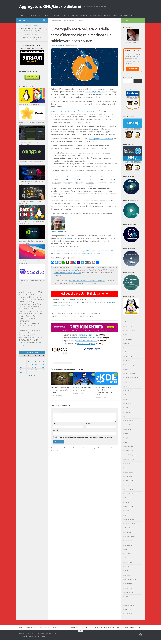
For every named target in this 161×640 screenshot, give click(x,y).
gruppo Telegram (66, 305)
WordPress (128, 614)
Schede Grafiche (130, 519)
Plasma (21, 332)
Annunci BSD (129, 326)
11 (28, 364)
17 (24, 367)
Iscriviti (133, 15)
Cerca (138, 81)
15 (43, 364)
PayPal (127, 485)
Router (127, 511)
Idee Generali (129, 420)
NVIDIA (37, 330)
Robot (127, 502)
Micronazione (129, 446)
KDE (22, 318)
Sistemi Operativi (130, 536)
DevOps (22, 306)
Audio (127, 343)
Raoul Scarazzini (59, 231)
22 (43, 367)
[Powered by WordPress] (26, 636)
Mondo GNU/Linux (130, 455)
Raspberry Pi (24, 337)
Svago (127, 566)
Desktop (33, 302)
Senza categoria (130, 523)
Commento (56, 411)
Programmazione (27, 335)
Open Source (56, 20)
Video (127, 601)
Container (39, 299)
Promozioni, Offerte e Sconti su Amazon (103, 15)
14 (39, 364)
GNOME (30, 311)
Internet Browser (28, 316)
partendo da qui (71, 270)
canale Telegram (96, 299)
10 (24, 364)
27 (36, 370)
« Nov (30, 375)
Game (22, 311)
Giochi (127, 399)
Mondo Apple (129, 450)
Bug (29, 297)
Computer (30, 299)
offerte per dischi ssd (87, 335)
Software (67, 20)
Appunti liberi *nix (130, 339)
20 (36, 367)
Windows (37, 342)
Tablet (127, 571)
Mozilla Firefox (26, 330)
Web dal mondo (78, 20)
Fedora (23, 309)
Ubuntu (25, 342)
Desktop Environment (30, 304)
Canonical (37, 297)
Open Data (128, 476)
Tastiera (127, 575)
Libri (126, 442)
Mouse (127, 468)
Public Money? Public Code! (95, 92)
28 (39, 370)
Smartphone (129, 541)
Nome (55, 423)
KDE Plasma (31, 318)
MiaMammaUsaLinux (58, 46)
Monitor (127, 463)
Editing (36, 306)
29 (43, 370)
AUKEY (127, 347)
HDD (126, 416)
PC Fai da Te (55, 15)
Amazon (127, 322)
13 (36, 364)
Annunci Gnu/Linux (130, 330)
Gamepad (128, 395)
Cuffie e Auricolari (130, 360)
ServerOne (128, 528)
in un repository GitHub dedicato (101, 139)
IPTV (126, 433)
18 (28, 367)
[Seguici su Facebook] (44, 20)
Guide (63, 15)
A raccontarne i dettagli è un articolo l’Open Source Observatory (74, 111)
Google (39, 311)
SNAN (126, 549)
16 (21, 367)
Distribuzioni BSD (130, 373)
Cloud (22, 299)
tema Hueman (41, 636)
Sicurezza (70, 15)
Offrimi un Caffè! (81, 15)
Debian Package (130, 365)
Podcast (29, 332)
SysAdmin (29, 340)
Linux (35, 323)
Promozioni (128, 498)
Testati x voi (128, 588)
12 (32, 364)
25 (28, 370)
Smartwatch (128, 545)
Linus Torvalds (25, 323)
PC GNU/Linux (43, 15)
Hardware (128, 412)
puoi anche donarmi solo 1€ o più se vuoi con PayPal (87, 281)
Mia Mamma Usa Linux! (65, 238)
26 (32, 370)
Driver (29, 306)
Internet (127, 425)
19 (32, 367)
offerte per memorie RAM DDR (86, 338)
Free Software (34, 309)
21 (39, 367)
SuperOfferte (123, 15)
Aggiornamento (30, 292)
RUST (40, 337)
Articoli (22, 297)
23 (21, 370)
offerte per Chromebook (86, 340)
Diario (127, 369)
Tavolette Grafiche (130, 579)
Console (127, 352)
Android (28, 295)
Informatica (61, 363)
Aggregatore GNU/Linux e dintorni (50, 6)
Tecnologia (128, 583)
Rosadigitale (129, 506)
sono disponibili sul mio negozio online (67, 273)
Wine (21, 345)
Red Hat (33, 337)
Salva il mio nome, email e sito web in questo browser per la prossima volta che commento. (83, 437)
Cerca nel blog (127, 77)
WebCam (128, 609)
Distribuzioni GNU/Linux (132, 377)
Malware (33, 325)
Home (21, 15)
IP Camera (128, 429)
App (126, 335)
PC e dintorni (129, 489)
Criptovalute (129, 356)
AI (21, 295)
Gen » (34, 375)
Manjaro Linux (23, 328)
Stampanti (128, 558)
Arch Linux (37, 294)
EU (55, 363)
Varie (126, 596)
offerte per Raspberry (86, 343)
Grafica (22, 313)
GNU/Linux (128, 403)
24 (24, 370)
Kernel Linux (26, 321)
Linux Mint (24, 325)
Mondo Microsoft (130, 459)
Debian (23, 302)
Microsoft (32, 328)
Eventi (127, 386)
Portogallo (68, 363)
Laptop (127, 438)
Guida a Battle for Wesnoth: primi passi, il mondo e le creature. (60, 390)
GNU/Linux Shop (31, 15)
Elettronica (128, 382)
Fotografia (128, 390)
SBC (126, 515)
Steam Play (128, 562)
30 (21, 373)
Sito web (55, 430)
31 (24, 373)
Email (88, 423)
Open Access (129, 472)
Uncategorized (129, 592)
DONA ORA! (132, 69)
